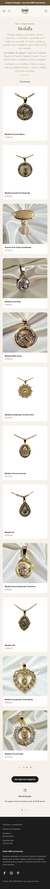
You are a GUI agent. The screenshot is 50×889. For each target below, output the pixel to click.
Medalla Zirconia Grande (15, 473)
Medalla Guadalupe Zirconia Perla (19, 415)
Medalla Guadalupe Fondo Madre (19, 699)
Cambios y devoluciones (8, 834)
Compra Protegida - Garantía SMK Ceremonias (25, 3)
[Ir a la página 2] (30, 767)
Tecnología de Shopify (31, 881)
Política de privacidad (11, 829)
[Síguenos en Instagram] (11, 873)
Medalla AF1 (10, 645)
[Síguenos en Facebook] (4, 873)
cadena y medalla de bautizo (16, 67)
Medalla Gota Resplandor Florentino (20, 586)
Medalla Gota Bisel (13, 302)
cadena (25, 64)
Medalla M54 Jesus (13, 356)
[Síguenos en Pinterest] (18, 873)
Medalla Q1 (9, 532)
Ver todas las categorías (25, 779)
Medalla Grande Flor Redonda (17, 193)
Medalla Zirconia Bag (14, 754)
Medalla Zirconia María (15, 134)
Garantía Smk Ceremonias (8, 841)
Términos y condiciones (12, 824)
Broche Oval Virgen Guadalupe (18, 247)
